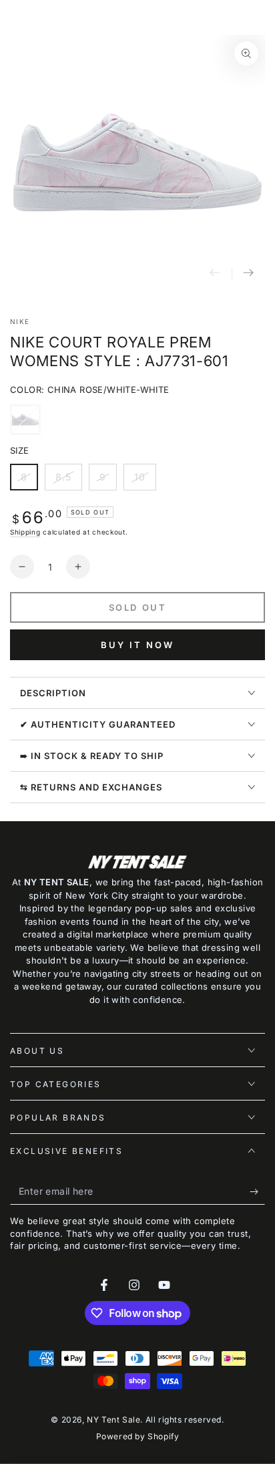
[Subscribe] (257, 1191)
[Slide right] (248, 273)
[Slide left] (215, 273)
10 (144, 480)
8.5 (68, 480)
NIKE (19, 321)
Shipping (25, 532)
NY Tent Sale (113, 1420)
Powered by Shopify (138, 1436)
